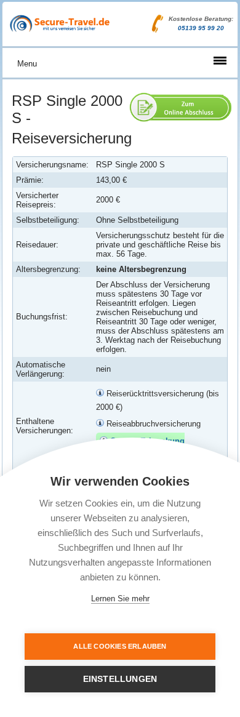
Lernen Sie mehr (120, 598)
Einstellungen (120, 679)
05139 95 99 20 (201, 28)
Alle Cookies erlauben (119, 646)
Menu (27, 63)
